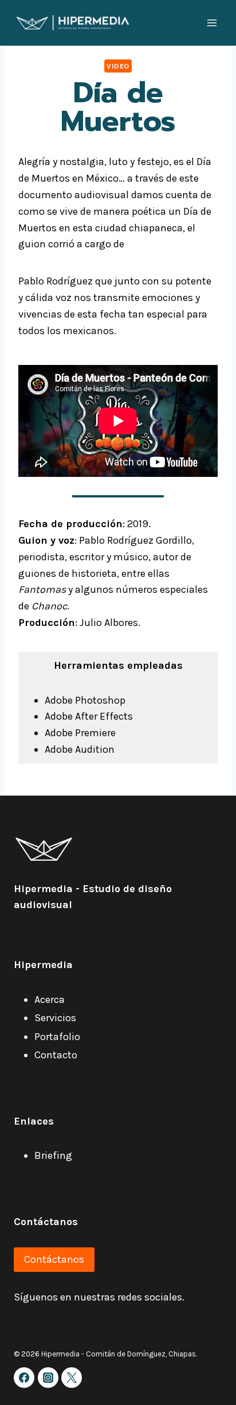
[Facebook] (24, 1377)
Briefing (53, 1155)
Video (118, 66)
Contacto (55, 1055)
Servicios (55, 1017)
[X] (71, 1377)
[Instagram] (48, 1377)
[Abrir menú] (211, 22)
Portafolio (57, 1036)
